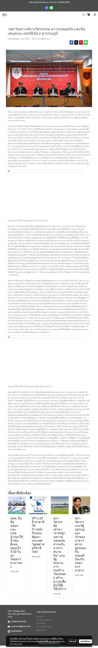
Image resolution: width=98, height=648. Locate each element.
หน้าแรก (40, 617)
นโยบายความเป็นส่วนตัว (56, 641)
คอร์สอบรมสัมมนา (44, 620)
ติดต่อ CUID (41, 630)
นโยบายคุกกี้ (18, 644)
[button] (83, 14)
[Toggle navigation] (95, 14)
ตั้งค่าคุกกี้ (72, 641)
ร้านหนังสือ (41, 623)
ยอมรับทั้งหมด (85, 641)
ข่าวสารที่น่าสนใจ (44, 627)
